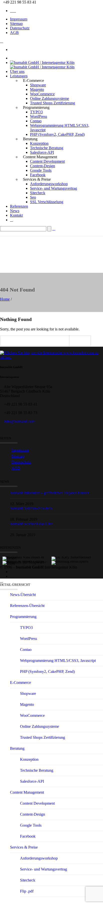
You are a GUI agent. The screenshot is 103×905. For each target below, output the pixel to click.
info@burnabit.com (19, 421)
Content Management (27, 792)
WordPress (38, 116)
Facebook (38, 175)
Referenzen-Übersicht (27, 605)
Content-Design (42, 166)
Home (5, 299)
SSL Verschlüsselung (46, 202)
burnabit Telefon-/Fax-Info (31, 508)
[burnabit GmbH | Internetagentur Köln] (42, 64)
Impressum (18, 19)
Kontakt (16, 215)
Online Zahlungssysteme (49, 98)
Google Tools (41, 170)
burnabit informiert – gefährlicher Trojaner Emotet (49, 493)
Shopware (38, 85)
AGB (14, 32)
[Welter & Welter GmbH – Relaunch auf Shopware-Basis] (27, 556)
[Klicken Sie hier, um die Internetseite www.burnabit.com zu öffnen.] (51, 357)
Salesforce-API (42, 152)
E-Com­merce (20, 682)
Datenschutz (20, 28)
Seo (33, 197)
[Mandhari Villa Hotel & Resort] (27, 552)
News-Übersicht (23, 595)
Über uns (17, 71)
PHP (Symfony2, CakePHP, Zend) (57, 134)
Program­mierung (23, 616)
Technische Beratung (46, 148)
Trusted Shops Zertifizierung (52, 103)
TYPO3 (36, 112)
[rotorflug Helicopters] (76, 556)
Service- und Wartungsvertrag (53, 188)
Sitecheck (37, 193)
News (14, 211)
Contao (36, 121)
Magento (37, 89)
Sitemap (16, 23)
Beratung (17, 748)
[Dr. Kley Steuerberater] (76, 552)
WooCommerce (42, 94)
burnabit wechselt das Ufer (31, 524)
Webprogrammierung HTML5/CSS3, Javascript (58, 660)
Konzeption (39, 143)
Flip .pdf (27, 891)
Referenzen (19, 206)
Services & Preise (24, 847)
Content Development (47, 161)
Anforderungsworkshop (49, 184)
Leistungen (19, 76)
